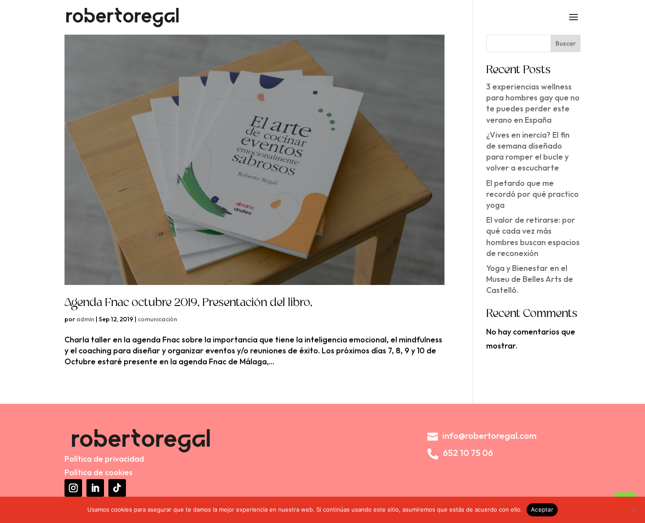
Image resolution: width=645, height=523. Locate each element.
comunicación (157, 319)
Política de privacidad (104, 459)
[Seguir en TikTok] (117, 488)
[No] (634, 509)
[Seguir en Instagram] (73, 488)
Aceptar (542, 509)
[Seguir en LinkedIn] (95, 488)
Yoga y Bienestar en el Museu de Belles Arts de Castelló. (529, 279)
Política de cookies (98, 472)
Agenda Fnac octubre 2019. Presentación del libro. (188, 303)
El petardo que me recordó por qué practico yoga (532, 194)
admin (85, 319)
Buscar (565, 43)
